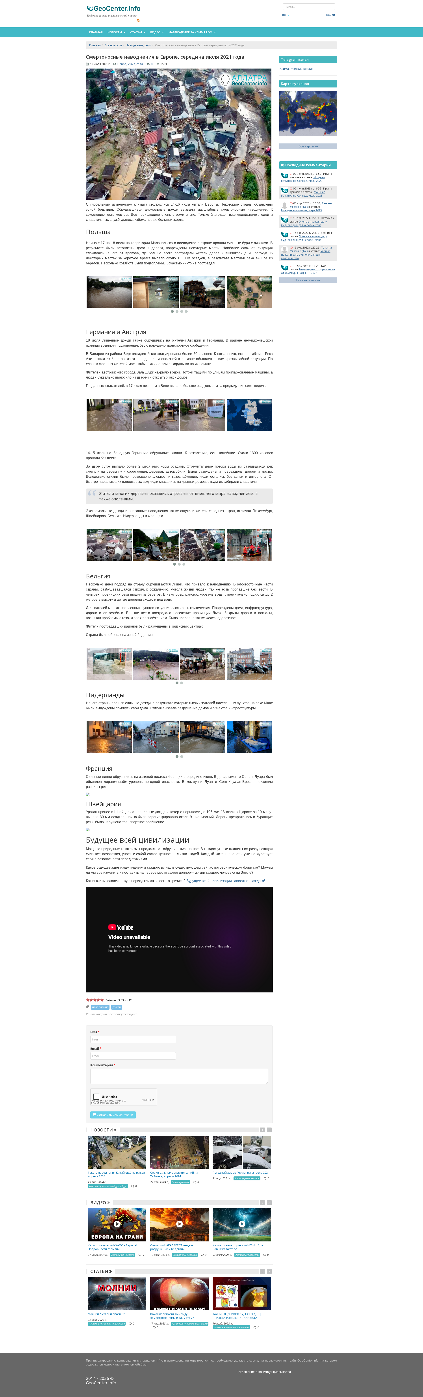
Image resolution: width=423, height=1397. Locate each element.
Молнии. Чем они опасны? (106, 1314)
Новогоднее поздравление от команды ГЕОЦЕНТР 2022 (308, 271)
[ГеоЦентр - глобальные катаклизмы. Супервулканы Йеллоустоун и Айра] (113, 8)
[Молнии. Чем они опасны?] (117, 1293)
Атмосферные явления (247, 1178)
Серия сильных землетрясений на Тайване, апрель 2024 (174, 1174)
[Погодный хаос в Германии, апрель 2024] (242, 1152)
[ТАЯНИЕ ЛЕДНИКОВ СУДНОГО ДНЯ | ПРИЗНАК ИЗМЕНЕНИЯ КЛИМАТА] (242, 1293)
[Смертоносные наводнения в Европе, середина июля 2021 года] (131, 292)
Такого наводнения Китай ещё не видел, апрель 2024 (116, 1174)
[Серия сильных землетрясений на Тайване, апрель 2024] (179, 1152)
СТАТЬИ (99, 1271)
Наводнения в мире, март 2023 (301, 210)
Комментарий (102, 1065)
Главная (96, 32)
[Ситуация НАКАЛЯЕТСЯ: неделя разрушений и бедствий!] (179, 1224)
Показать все (306, 280)
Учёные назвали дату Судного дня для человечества (304, 223)
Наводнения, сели (130, 64)
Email (96, 1048)
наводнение (100, 1007)
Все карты (307, 146)
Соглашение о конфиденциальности (263, 1372)
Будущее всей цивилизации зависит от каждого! (225, 881)
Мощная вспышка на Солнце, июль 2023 (303, 179)
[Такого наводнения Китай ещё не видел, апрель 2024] (117, 1152)
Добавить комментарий (114, 1115)
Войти (330, 15)
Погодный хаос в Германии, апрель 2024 (241, 1172)
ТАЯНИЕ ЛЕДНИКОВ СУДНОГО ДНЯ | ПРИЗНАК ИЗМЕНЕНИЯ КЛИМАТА (237, 1316)
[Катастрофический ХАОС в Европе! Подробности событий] (117, 1224)
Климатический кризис (296, 69)
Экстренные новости (122, 1254)
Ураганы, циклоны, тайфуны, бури (108, 1186)
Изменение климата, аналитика (107, 1323)
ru (284, 15)
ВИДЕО (98, 1203)
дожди (116, 1007)
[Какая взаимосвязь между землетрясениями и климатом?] (179, 1293)
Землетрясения (180, 1182)
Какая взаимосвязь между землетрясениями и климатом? (172, 1316)
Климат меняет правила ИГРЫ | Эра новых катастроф (238, 1247)
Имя (95, 1032)
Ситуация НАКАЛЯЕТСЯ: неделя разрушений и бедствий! (171, 1247)
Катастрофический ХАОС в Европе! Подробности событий (112, 1247)
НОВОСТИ (102, 1130)
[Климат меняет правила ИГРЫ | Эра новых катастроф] (242, 1224)
